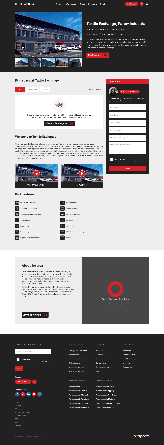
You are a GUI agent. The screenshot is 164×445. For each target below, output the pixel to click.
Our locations (101, 359)
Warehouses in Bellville (105, 387)
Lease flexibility (129, 355)
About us (99, 350)
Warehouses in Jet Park (78, 391)
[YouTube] (34, 394)
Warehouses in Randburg (79, 399)
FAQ (16, 402)
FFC (16, 419)
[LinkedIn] (28, 394)
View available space (56, 123)
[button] (59, 4)
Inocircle (126, 363)
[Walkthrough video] (36, 176)
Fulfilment (127, 350)
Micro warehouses (76, 359)
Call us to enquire (130, 91)
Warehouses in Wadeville (79, 407)
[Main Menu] (147, 4)
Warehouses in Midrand (78, 395)
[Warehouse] (71, 4)
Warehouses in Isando (78, 387)
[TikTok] (39, 394)
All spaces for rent (76, 367)
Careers (18, 405)
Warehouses (74, 355)
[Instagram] (23, 394)
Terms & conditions (22, 412)
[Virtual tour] (82, 176)
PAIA (16, 422)
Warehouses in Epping (105, 391)
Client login (19, 409)
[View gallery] (48, 34)
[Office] (82, 4)
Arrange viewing (32, 314)
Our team (99, 355)
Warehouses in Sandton (78, 403)
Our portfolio (101, 363)
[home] (24, 4)
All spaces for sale (76, 371)
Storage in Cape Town (78, 350)
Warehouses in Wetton (105, 407)
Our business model (104, 367)
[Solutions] (93, 4)
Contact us (131, 4)
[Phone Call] (142, 4)
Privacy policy (20, 415)
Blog (97, 371)
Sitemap (18, 426)
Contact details (23, 382)
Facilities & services (131, 359)
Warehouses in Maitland (105, 399)
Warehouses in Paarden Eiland (108, 403)
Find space (93, 55)
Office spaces (74, 363)
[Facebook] (17, 394)
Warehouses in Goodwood (106, 395)
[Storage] (59, 4)
